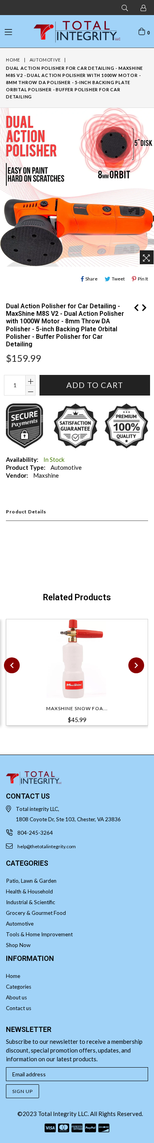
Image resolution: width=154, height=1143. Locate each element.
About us (16, 997)
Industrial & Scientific (30, 902)
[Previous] (136, 306)
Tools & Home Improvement (39, 934)
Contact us (18, 1008)
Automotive (45, 59)
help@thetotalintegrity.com (46, 846)
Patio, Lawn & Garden (31, 881)
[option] (74, 677)
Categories (18, 987)
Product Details (26, 512)
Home (13, 59)
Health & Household (29, 891)
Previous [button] (12, 665)
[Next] (144, 306)
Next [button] (136, 665)
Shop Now (18, 945)
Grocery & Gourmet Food (36, 913)
